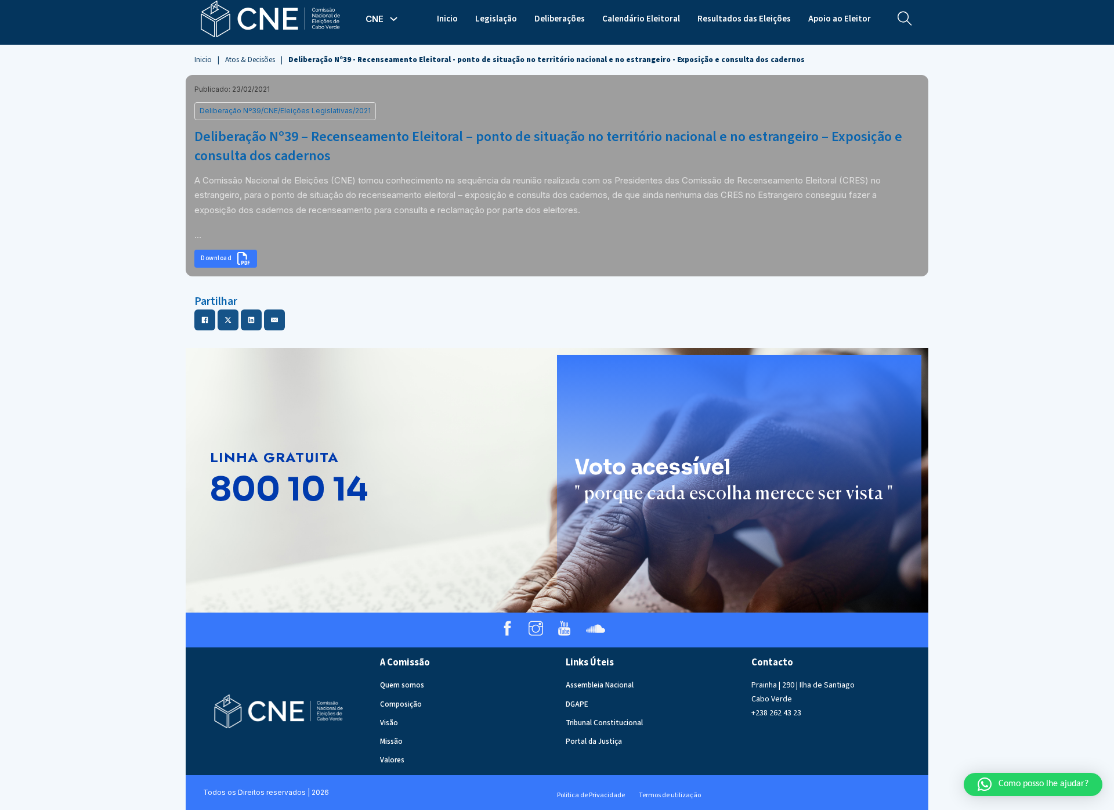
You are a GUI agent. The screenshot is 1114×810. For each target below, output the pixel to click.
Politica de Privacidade (591, 795)
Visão (389, 723)
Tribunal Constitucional (604, 723)
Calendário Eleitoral (641, 19)
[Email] (274, 319)
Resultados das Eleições (744, 19)
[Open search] (905, 19)
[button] (1033, 784)
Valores (392, 760)
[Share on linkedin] (251, 319)
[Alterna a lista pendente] (393, 19)
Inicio (447, 19)
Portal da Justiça (594, 741)
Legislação (496, 19)
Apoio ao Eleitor (839, 19)
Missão (391, 741)
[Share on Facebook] (204, 319)
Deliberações (559, 19)
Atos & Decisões (250, 60)
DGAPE (577, 704)
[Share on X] (228, 319)
